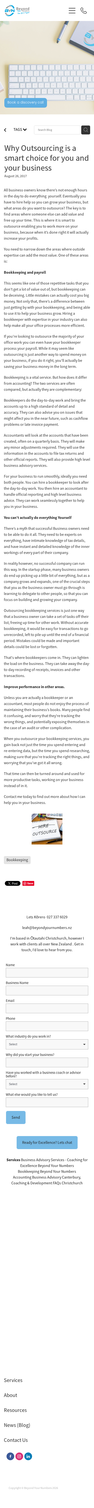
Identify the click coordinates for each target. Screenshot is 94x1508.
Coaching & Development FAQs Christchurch (47, 1183)
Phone (10, 1018)
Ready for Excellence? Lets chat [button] (47, 1142)
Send (16, 1117)
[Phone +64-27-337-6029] (83, 10)
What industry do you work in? (28, 1036)
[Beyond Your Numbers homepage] (35, 10)
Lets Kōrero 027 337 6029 (47, 917)
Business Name (17, 982)
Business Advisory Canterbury (56, 1177)
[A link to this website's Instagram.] (19, 1456)
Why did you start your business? (30, 1054)
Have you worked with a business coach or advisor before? (43, 1074)
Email (10, 1000)
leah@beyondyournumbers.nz (47, 927)
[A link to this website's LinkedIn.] (28, 1456)
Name (10, 965)
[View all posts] (5, 130)
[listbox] (47, 1044)
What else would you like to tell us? (32, 1094)
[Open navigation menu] (72, 10)
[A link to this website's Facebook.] (10, 1456)
